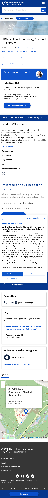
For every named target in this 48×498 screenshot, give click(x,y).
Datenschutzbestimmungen (35, 218)
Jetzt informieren (17, 105)
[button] (26, 412)
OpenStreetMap (35, 438)
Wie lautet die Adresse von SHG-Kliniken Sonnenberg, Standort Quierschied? (23, 327)
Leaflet (26, 438)
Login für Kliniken (8, 458)
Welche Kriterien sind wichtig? (17, 364)
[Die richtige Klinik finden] (1, 18)
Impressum (20, 481)
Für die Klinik (17, 117)
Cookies (29, 481)
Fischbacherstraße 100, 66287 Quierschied (21, 51)
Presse (11, 481)
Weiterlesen (8, 146)
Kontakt (24, 494)
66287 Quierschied (25, 18)
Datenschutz (7, 483)
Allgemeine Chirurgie (26, 48)
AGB (35, 481)
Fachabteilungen (34, 117)
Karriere (17, 483)
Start (5, 117)
